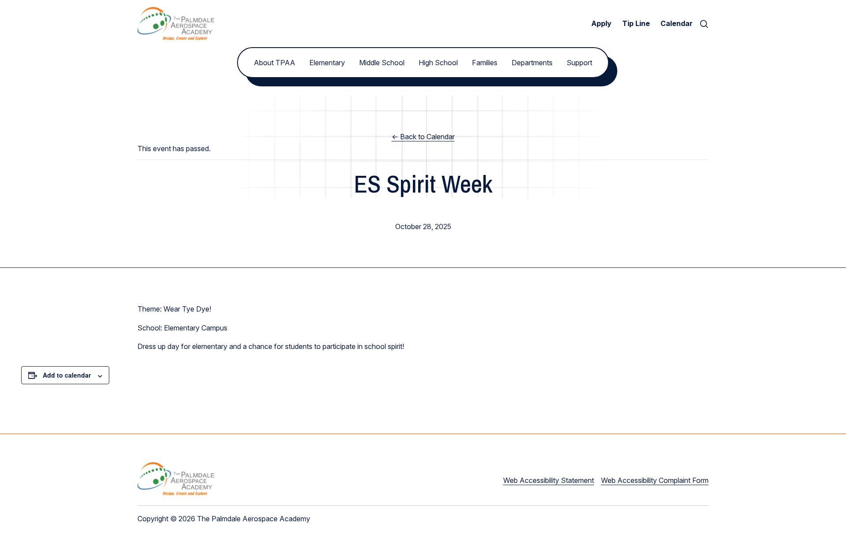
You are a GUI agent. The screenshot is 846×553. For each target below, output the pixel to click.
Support (579, 62)
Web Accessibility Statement (548, 480)
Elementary (327, 62)
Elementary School (423, 211)
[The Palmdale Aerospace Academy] (175, 23)
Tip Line (636, 23)
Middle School (381, 62)
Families (484, 62)
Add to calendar (67, 375)
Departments (532, 62)
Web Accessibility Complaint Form (655, 480)
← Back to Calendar (423, 136)
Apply (601, 23)
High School (438, 62)
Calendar (676, 23)
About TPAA (274, 62)
